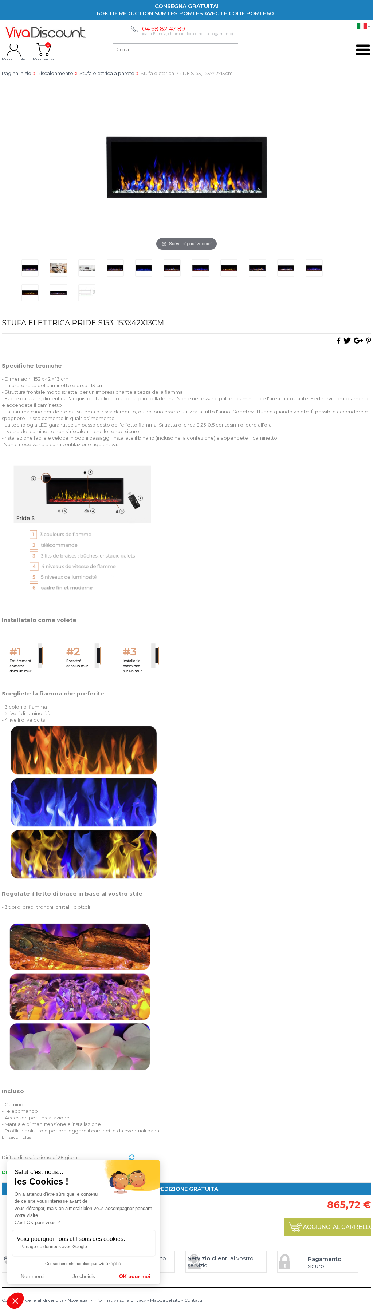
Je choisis (83, 1276)
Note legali (79, 1300)
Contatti (193, 1300)
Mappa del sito (165, 1300)
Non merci (32, 1276)
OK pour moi (134, 1276)
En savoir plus (16, 1137)
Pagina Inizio (16, 73)
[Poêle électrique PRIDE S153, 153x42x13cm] (30, 268)
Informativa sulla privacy (120, 1300)
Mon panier (43, 49)
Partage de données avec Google (53, 1246)
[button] (15, 1300)
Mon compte (13, 49)
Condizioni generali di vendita (33, 1300)
